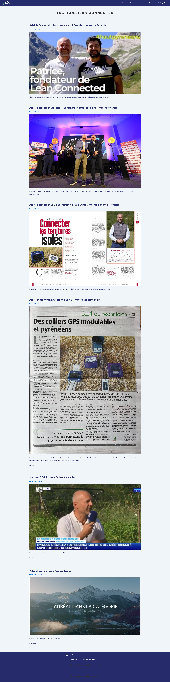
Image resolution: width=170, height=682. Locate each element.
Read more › (33, 558)
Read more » (33, 465)
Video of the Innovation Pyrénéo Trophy (50, 571)
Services (133, 3)
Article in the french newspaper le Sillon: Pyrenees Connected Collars (66, 300)
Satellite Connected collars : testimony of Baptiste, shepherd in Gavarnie (67, 25)
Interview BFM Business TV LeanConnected (52, 477)
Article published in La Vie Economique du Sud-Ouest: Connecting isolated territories (74, 205)
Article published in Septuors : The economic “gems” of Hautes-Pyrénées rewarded (73, 108)
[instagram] (76, 655)
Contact (152, 3)
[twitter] (71, 655)
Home (124, 3)
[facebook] (67, 655)
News (143, 3)
